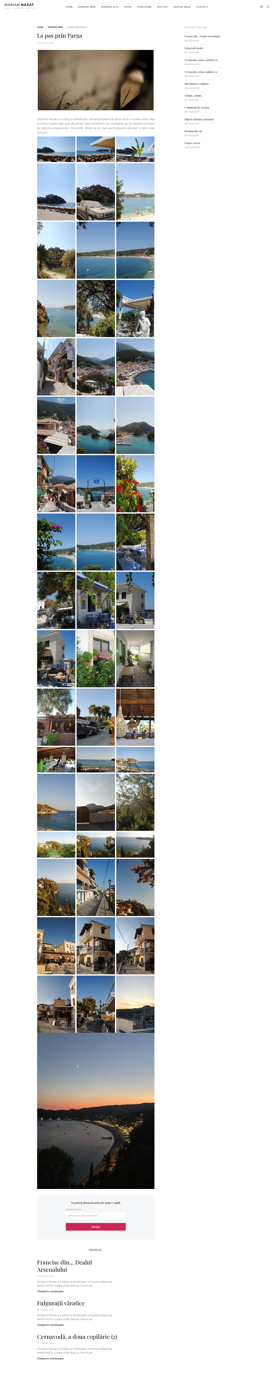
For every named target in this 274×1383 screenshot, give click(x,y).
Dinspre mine (87, 7)
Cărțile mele (182, 7)
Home (69, 7)
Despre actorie (192, 143)
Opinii (128, 7)
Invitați (162, 7)
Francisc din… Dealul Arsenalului (64, 1265)
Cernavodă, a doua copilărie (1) (201, 71)
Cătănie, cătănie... (194, 95)
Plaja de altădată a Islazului (199, 119)
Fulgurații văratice (61, 1303)
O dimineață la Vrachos (197, 107)
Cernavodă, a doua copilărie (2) (77, 1336)
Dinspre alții (110, 7)
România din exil (193, 131)
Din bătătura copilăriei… (197, 83)
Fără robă (144, 7)
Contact (202, 7)
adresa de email (74, 1209)
